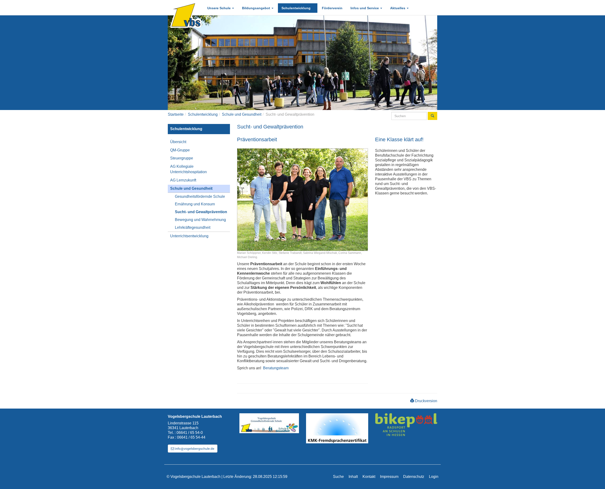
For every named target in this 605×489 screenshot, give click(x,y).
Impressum (389, 477)
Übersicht (178, 142)
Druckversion (425, 401)
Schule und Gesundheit (241, 114)
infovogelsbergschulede (194, 448)
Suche (338, 477)
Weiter (444, 62)
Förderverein (332, 8)
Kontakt (369, 477)
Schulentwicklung (296, 8)
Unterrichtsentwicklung (189, 236)
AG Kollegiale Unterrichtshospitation (188, 169)
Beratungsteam (276, 368)
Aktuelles (398, 8)
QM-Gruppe (180, 150)
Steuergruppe (181, 158)
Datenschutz (413, 477)
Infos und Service (365, 8)
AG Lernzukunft (183, 180)
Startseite (176, 114)
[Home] (185, 14)
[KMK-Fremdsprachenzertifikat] (337, 428)
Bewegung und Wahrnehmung (200, 220)
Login (433, 477)
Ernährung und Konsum (195, 204)
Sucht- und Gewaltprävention (201, 212)
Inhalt (353, 477)
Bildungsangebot (256, 8)
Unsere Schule (219, 8)
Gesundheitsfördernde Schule (200, 196)
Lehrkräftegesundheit (192, 227)
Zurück (160, 62)
